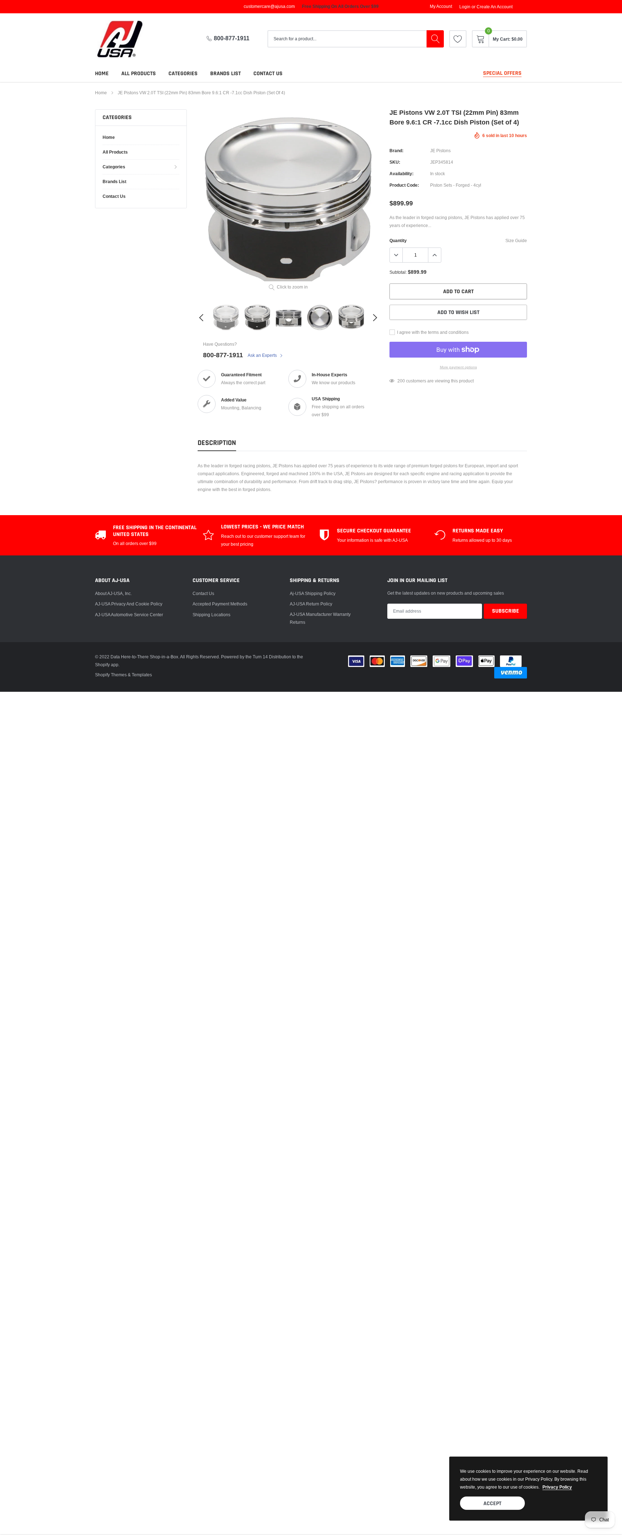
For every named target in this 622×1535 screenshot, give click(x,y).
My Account (441, 6)
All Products (138, 73)
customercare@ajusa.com (269, 6)
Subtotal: (398, 272)
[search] (435, 38)
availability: (401, 173)
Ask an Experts (263, 355)
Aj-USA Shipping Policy (312, 593)
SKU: (394, 162)
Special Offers (502, 73)
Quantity (398, 240)
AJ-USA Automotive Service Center (129, 614)
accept (492, 1503)
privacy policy (557, 1487)
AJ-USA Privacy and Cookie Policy (128, 604)
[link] (457, 38)
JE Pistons (440, 150)
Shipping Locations (211, 614)
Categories (183, 73)
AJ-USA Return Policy (311, 604)
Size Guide (516, 240)
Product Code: (404, 185)
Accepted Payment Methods (220, 604)
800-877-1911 (231, 38)
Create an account (495, 7)
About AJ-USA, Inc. (113, 593)
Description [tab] (217, 443)
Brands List (225, 73)
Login (464, 7)
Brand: (396, 150)
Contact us (268, 73)
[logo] (125, 39)
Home (102, 73)
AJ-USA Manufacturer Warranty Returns (320, 618)
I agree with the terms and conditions (432, 332)
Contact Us (203, 593)
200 (401, 380)
